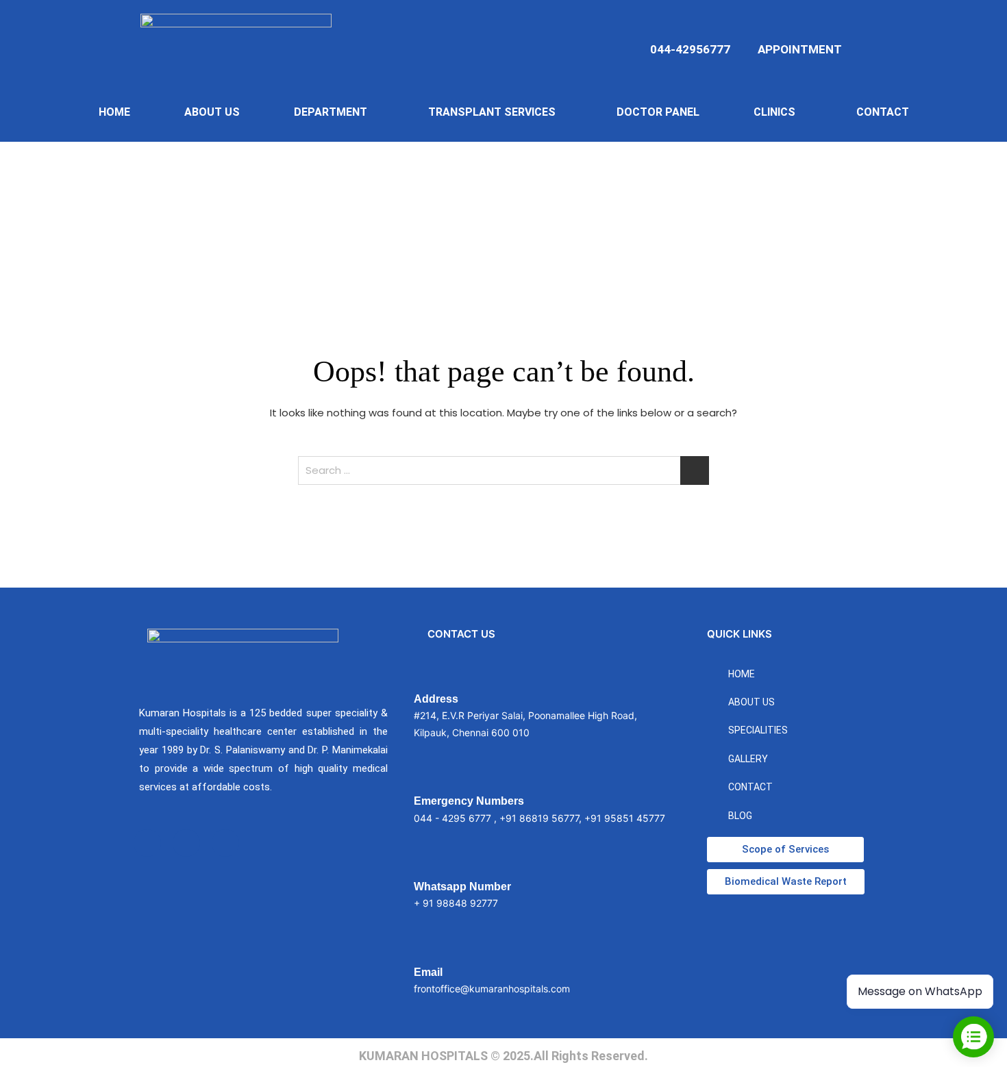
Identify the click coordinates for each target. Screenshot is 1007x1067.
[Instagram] (186, 843)
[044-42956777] (719, 26)
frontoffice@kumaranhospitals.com (492, 988)
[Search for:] (503, 470)
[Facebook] (147, 843)
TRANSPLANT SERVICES (492, 111)
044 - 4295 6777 (452, 818)
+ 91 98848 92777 (456, 903)
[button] (334, 112)
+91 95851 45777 (624, 818)
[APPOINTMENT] (768, 26)
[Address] (424, 676)
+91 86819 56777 (539, 818)
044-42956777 (690, 49)
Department (330, 111)
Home (114, 111)
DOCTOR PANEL (658, 111)
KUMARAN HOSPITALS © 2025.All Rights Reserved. (503, 1056)
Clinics (774, 111)
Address (436, 699)
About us (212, 111)
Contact (882, 111)
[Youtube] (225, 843)
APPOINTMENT (800, 49)
